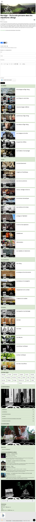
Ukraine (20, 383)
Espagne (21, 374)
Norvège (32, 377)
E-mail (1, 55)
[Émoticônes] (20, 64)
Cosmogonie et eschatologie (23, 311)
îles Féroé (14, 377)
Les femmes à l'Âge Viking (22, 115)
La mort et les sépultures (22, 224)
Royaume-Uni (21, 380)
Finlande (32, 374)
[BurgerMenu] (2, 1)
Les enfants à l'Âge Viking (22, 124)
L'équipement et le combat (22, 289)
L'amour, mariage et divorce (23, 189)
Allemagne (4, 374)
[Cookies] (2, 520)
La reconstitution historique (18, 414)
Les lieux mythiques (21, 355)
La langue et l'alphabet (21, 216)
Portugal (14, 380)
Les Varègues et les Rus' (22, 133)
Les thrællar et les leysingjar (23, 150)
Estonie (26, 374)
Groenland (8, 377)
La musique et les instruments (23, 272)
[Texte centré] (11, 64)
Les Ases (18, 320)
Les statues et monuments (18, 420)
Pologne (9, 380)
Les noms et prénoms (21, 181)
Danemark (15, 374)
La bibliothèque (18, 409)
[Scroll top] (34, 520)
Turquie (3, 383)
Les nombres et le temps (22, 207)
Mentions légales (8, 520)
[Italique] (3, 64)
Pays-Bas (3, 380)
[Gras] (1, 64)
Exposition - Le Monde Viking (11, 453)
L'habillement (19, 233)
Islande (24, 377)
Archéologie (5, 21)
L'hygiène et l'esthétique (22, 172)
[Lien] (13, 64)
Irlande (19, 377)
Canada (9, 374)
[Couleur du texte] (8, 64)
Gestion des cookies (26, 520)
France (3, 377)
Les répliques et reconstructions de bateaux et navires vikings (18, 418)
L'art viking (18, 263)
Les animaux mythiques (22, 346)
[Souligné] (4, 64)
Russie (27, 380)
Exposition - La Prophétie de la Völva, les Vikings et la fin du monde (19, 473)
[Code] (19, 64)
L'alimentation (19, 242)
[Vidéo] (17, 64)
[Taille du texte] (6, 64)
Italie (28, 377)
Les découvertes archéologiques (10, 30)
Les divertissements (21, 163)
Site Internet (2, 59)
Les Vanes (18, 328)
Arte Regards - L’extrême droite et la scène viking (15, 460)
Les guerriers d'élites (21, 142)
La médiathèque (18, 411)
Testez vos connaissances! (6, 449)
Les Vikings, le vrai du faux (22, 98)
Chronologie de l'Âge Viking (22, 89)
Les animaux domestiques (22, 198)
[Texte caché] (14, 64)
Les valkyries (19, 337)
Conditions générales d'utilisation (17, 520)
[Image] (16, 64)
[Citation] (9, 64)
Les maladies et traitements (23, 251)
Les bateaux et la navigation (23, 281)
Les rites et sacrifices (21, 363)
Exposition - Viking (9, 466)
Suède (32, 380)
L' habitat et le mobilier (21, 298)
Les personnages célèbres (22, 107)
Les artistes (18, 416)
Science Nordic (18, 30)
